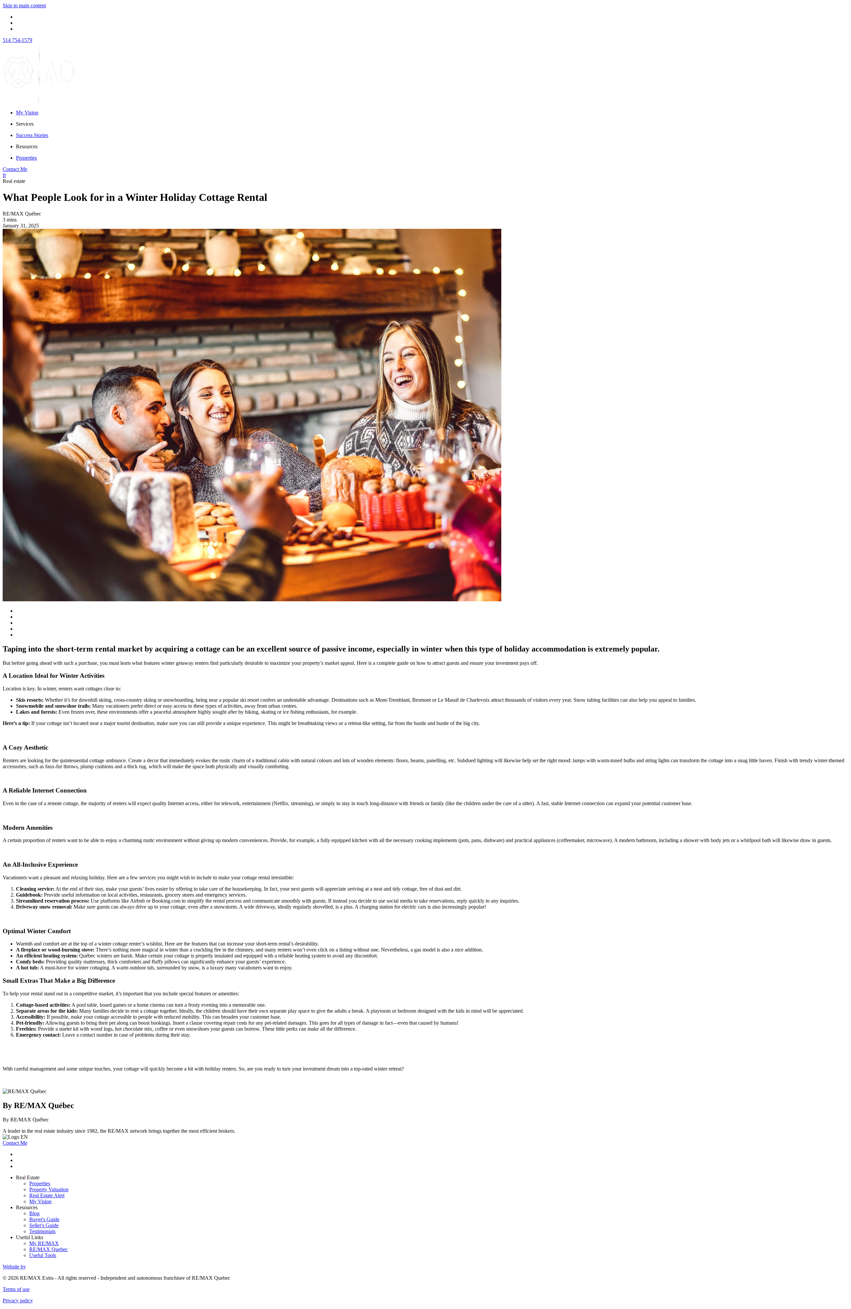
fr (4, 175)
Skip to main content (24, 5)
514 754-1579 (17, 40)
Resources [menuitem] (27, 146)
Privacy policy (18, 1300)
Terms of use (16, 1289)
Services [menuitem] (25, 124)
